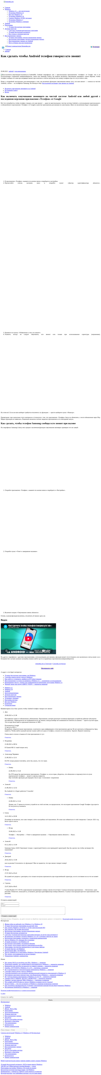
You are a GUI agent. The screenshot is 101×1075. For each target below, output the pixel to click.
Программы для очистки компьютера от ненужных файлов (24, 947)
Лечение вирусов (10, 29)
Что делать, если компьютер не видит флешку (20, 954)
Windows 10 (9, 689)
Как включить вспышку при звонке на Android (58, 83)
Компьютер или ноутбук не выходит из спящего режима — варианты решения (31, 966)
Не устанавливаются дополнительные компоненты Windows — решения (29, 969)
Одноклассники (10, 705)
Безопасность (9, 1025)
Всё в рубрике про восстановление (20, 43)
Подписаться (5, 1002)
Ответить (8, 737)
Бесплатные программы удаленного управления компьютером (26, 938)
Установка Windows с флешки (19, 21)
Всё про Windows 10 (15, 14)
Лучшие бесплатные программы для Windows (20, 675)
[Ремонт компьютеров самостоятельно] (13, 2)
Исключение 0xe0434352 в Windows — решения (21, 987)
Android (7, 23)
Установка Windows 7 (16, 20)
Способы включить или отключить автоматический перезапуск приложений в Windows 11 (35, 973)
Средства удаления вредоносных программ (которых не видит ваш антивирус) (31, 935)
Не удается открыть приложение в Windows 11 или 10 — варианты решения (30, 977)
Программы (9, 25)
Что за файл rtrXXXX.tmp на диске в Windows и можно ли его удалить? (29, 982)
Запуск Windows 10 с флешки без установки (19, 940)
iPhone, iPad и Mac (11, 1009)
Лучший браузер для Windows (15, 949)
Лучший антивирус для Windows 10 (17, 942)
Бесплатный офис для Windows (15, 950)
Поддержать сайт (47, 668)
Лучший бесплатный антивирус (19, 32)
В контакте (8, 703)
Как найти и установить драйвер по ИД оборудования (23, 679)
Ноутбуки (8, 1017)
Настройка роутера (11, 700)
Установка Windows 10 (16, 16)
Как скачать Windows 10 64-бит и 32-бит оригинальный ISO (25, 927)
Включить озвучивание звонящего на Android (20, 88)
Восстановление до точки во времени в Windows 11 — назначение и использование (33, 681)
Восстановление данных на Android (21, 41)
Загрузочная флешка (11, 693)
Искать (50, 1000)
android (11, 71)
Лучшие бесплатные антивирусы (16, 933)
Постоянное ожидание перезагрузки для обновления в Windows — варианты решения (34, 975)
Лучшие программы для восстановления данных (25, 37)
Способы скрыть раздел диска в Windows (18, 677)
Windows (8, 9)
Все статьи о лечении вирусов (19, 34)
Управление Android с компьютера (16, 956)
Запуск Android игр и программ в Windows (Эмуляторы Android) (26, 952)
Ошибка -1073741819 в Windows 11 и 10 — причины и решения (26, 968)
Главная (7, 7)
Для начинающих (10, 1023)
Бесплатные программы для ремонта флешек (20, 943)
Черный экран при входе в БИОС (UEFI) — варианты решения (26, 684)
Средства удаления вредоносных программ (23, 30)
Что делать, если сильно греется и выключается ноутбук (23, 945)
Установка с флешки (11, 698)
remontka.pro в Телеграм (43, 664)
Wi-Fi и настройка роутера (13, 1019)
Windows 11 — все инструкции (19, 11)
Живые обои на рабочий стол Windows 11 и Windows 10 (23, 924)
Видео (7, 92)
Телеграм (95, 47)
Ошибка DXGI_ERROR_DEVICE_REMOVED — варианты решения (28, 978)
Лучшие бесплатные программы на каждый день (21, 926)
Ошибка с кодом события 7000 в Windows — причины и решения (27, 980)
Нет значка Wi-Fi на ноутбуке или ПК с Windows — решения (25, 962)
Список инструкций (7, 1033)
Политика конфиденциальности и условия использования (18, 990)
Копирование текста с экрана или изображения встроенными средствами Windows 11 (33, 682)
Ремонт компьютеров (12, 1026)
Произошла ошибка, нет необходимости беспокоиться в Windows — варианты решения (34, 964)
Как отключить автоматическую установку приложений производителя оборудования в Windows (37, 985)
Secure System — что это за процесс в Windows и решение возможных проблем (31, 984)
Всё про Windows (10, 702)
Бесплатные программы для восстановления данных (26, 39)
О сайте (3, 993)
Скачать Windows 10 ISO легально (20, 18)
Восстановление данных (13, 36)
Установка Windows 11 (16, 13)
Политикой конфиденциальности (72, 919)
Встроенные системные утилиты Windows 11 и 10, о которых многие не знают (31, 936)
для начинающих (20, 71)
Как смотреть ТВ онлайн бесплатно (17, 929)
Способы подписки (59, 664)
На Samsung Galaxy (11, 90)
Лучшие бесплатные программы (19, 27)
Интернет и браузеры (12, 1021)
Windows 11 (9, 687)
